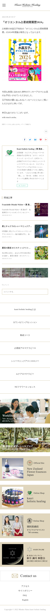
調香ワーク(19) (6, 124)
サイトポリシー (25, 591)
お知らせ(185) (16, 124)
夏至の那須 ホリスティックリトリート (18, 248)
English (25, 600)
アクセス (25, 586)
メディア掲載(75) (26, 124)
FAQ (25, 595)
